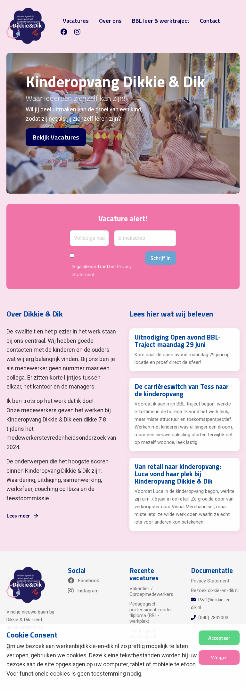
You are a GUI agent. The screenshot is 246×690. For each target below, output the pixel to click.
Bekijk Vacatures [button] (55, 137)
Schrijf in (161, 258)
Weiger (219, 657)
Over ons (110, 20)
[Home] (25, 25)
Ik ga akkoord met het (102, 270)
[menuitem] (74, 31)
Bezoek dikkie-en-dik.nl (215, 590)
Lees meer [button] (19, 515)
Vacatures (76, 20)
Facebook (88, 580)
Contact (210, 20)
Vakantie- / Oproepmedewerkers (151, 591)
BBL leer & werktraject (161, 20)
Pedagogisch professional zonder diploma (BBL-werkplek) (150, 612)
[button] (66, 31)
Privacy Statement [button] (210, 581)
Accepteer (219, 638)
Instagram (87, 591)
